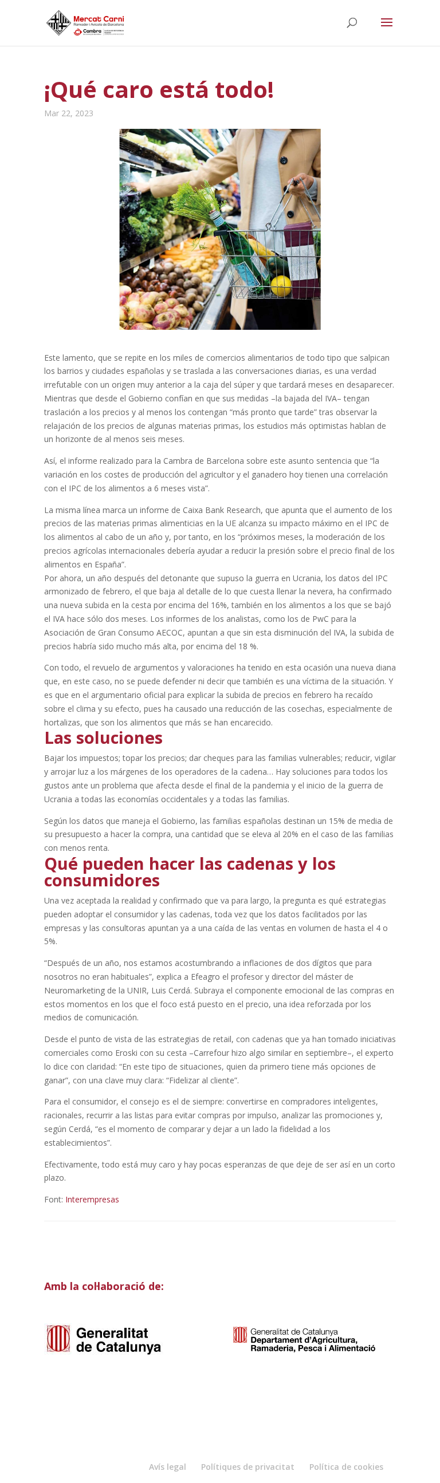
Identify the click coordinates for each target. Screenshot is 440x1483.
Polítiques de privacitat (247, 1466)
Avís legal (167, 1466)
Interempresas (92, 1199)
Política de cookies (346, 1466)
